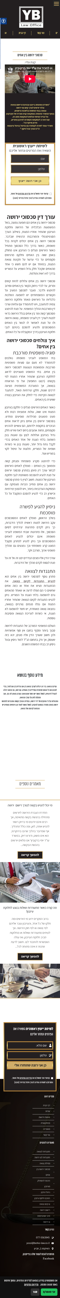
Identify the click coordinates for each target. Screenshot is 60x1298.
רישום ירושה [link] (45, 1210)
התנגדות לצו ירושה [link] (42, 1157)
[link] (31, 17)
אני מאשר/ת (49, 1292)
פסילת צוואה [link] (45, 1163)
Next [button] (7, 33)
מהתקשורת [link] (45, 1123)
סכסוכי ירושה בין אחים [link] (43, 1172)
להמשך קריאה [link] (30, 855)
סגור (35, 1292)
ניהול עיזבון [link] (45, 1192)
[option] (40, 33)
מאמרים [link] (46, 1129)
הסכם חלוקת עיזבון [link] (42, 1198)
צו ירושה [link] (46, 1221)
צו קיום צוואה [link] (45, 1204)
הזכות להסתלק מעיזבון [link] (43, 1183)
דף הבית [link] (22, 33)
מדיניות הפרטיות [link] (24, 194)
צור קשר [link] (40, 33)
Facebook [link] (48, 1258)
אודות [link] (47, 1111)
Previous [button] (55, 33)
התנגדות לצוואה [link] (43, 1151)
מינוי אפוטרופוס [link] (43, 1215)
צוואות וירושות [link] (44, 1117)
